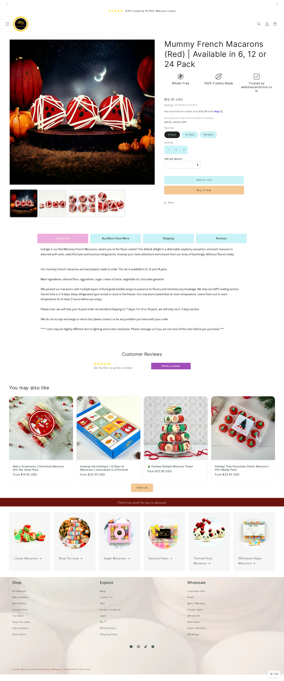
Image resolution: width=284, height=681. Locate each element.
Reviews (221, 238)
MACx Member (196, 603)
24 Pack (208, 134)
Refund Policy (108, 628)
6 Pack (172, 134)
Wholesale (193, 615)
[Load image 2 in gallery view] (53, 203)
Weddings (193, 634)
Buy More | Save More (115, 238)
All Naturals (19, 591)
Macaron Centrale (29, 669)
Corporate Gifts (196, 591)
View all (142, 487)
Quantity (169, 142)
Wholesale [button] (196, 582)
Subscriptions (20, 628)
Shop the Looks (21, 622)
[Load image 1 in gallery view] (23, 203)
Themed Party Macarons (202, 561)
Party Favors (19, 634)
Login (103, 615)
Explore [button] (106, 582)
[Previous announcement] (6, 3)
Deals (190, 597)
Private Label (194, 609)
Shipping (168, 105)
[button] (8, 24)
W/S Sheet (193, 622)
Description (62, 238)
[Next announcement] (277, 3)
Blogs (103, 591)
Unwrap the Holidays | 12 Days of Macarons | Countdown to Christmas (104, 468)
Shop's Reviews (196, 628)
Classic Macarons (26, 558)
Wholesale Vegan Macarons (250, 561)
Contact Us (106, 597)
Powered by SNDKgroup (50, 669)
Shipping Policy (109, 634)
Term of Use (84, 669)
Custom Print (19, 609)
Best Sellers (19, 603)
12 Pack (189, 134)
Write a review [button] (171, 366)
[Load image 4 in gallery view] (111, 203)
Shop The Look (69, 558)
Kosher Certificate (110, 609)
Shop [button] (17, 582)
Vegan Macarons (115, 558)
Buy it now (204, 190)
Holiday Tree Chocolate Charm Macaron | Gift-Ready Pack (242, 468)
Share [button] (171, 202)
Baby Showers (20, 597)
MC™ (103, 622)
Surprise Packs (158, 558)
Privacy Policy (70, 669)
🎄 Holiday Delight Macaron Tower (170, 466)
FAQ (102, 603)
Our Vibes (18, 615)
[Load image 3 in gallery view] (82, 203)
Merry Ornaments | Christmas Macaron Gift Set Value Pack (38, 468)
